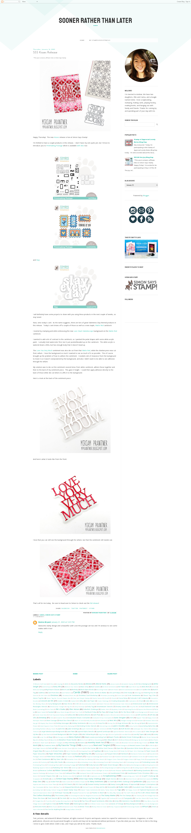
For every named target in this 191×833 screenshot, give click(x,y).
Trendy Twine (153, 798)
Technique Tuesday (62, 793)
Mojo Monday (70, 743)
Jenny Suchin (133, 726)
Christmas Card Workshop (88, 695)
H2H (131, 718)
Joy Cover (52, 729)
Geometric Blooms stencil (112, 715)
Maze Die (54, 740)
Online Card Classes (105, 748)
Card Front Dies (53, 693)
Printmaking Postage (54, 146)
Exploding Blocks (130, 709)
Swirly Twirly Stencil (107, 790)
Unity (116, 801)
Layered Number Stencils (121, 731)
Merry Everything (96, 740)
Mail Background (60, 737)
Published (81, 765)
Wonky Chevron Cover (99, 807)
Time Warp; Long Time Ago (88, 798)
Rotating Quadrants (143, 770)
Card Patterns (66, 693)
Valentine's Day (127, 801)
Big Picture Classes (53, 690)
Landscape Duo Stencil (141, 729)
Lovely (148, 734)
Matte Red (99, 325)
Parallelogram (99, 754)
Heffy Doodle (90, 720)
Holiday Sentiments (79, 723)
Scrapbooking (109, 776)
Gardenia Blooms (84, 715)
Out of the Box (71, 751)
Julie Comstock (101, 729)
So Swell (111, 782)
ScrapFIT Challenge (149, 776)
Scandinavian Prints (118, 773)
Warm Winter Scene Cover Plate (98, 804)
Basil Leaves (95, 687)
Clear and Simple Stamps (81, 698)
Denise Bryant (44, 622)
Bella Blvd (145, 687)
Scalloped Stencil (85, 773)
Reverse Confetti (46, 770)
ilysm (143, 723)
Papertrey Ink (86, 754)
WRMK (154, 807)
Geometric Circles (129, 715)
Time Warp (72, 798)
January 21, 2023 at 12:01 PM (63, 622)
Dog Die (69, 706)
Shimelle (46, 779)
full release (94, 603)
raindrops (74, 768)
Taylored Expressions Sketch (42, 793)
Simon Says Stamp (52, 615)
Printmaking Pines (39, 765)
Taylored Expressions (148, 790)
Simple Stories (111, 779)
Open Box (120, 748)
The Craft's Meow (129, 793)
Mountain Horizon (128, 742)
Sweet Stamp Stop (70, 790)
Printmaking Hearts (117, 762)
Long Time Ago (103, 734)
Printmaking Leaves (149, 762)
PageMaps (97, 751)
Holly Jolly (92, 723)
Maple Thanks (114, 737)
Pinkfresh (78, 756)
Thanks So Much (98, 793)
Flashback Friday (90, 712)
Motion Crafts (114, 742)
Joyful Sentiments (88, 729)
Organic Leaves (151, 748)
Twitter (74, 608)
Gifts (34, 718)
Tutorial (76, 801)
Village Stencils (38, 804)
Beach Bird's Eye (133, 687)
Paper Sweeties (72, 754)
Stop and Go (100, 787)
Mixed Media (125, 740)
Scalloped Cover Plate (55, 773)
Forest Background (140, 712)
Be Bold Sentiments (109, 687)
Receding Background (109, 768)
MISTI (116, 740)
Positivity (44, 762)
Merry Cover (84, 740)
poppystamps (151, 759)
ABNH (66, 684)
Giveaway (42, 718)
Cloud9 (106, 698)
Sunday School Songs (53, 790)
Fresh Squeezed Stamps (57, 715)
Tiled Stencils (52, 798)
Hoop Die (101, 723)
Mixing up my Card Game (140, 740)
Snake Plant (55, 782)
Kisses (56, 137)
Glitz (51, 718)
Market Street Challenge (130, 737)
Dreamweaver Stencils (105, 707)
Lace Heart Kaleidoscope (83, 331)
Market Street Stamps (149, 737)
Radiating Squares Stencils (42, 768)
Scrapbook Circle (80, 776)
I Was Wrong (135, 723)
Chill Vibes (44, 695)
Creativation (132, 701)
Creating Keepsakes (118, 701)
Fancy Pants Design (62, 712)
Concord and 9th (46, 701)
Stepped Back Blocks (72, 787)
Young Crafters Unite (72, 809)
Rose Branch (128, 770)
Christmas (54, 695)
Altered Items (101, 684)
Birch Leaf (65, 690)
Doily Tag (90, 707)
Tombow (112, 798)
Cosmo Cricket (63, 701)
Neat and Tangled (102, 745)
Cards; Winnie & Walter (98, 693)
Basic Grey (84, 687)
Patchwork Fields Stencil (139, 754)
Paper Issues (151, 751)
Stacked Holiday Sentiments (98, 784)
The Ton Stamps (125, 795)
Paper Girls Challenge (137, 751)
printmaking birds (71, 762)
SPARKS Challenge (123, 782)
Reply (40, 632)
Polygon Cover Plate (114, 759)
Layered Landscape (103, 731)
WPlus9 (145, 807)
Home (82, 40)
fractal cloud (154, 712)
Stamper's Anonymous (147, 784)
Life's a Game (136, 731)
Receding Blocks (124, 768)
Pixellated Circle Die (138, 756)
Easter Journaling (38, 709)
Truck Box (49, 801)
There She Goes (39, 798)
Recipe (149, 768)
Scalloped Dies (70, 773)
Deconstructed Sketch (89, 704)
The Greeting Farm (74, 795)
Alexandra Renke (77, 684)
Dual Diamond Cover (148, 707)
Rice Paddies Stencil (90, 770)
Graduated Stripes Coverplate (79, 718)
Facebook (65, 608)
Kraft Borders (126, 729)
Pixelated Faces (107, 756)
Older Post (112, 674)
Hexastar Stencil (150, 720)
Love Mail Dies (126, 734)
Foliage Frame (113, 712)
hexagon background (128, 720)
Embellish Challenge (90, 709)
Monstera (81, 743)
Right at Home (104, 770)
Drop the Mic (133, 706)
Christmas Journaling (107, 695)
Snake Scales (66, 781)
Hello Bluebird (102, 720)
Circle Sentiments (133, 695)
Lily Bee (36, 734)
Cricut (141, 701)
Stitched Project (87, 787)
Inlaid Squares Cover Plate (49, 726)
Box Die (147, 690)
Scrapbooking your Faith (130, 776)
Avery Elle (57, 687)
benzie (154, 687)
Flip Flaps (102, 712)
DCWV (77, 704)
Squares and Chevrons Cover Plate (44, 784)
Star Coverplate (38, 787)
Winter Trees (84, 807)
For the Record (126, 712)
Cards (41, 615)
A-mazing (59, 684)
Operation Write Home (135, 748)
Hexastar (140, 720)
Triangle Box (39, 801)
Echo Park (50, 709)
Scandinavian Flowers (101, 773)
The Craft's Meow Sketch (147, 793)
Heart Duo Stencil (65, 720)
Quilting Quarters (150, 765)
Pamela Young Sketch (111, 751)
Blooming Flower (102, 689)
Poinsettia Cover (72, 759)
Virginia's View (50, 804)
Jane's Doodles (119, 726)
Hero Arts (113, 720)
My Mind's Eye (86, 745)
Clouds (114, 698)
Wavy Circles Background (149, 804)
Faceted (51, 712)
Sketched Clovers (131, 779)
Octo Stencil (78, 748)
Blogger (146, 195)
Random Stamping (86, 768)
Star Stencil (50, 787)
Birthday (75, 690)
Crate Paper (90, 701)
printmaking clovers (86, 762)
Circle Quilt (121, 695)
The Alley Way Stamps (114, 793)
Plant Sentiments (44, 759)
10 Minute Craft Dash (40, 684)
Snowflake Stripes (79, 781)
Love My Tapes (138, 734)
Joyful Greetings (73, 729)
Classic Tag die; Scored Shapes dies (58, 698)
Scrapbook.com (95, 776)
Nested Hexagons (122, 745)
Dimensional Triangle (57, 706)
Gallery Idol (71, 715)
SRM (60, 784)
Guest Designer (120, 718)
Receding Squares (139, 768)
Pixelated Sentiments (122, 756)
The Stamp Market (108, 795)
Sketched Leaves (145, 779)
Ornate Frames (58, 751)
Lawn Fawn (71, 731)
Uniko (110, 801)
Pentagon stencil (38, 756)
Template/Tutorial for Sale (81, 793)
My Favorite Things (67, 745)
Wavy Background (132, 804)
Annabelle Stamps (128, 684)
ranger (97, 768)
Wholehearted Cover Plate (68, 807)
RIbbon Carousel (61, 770)
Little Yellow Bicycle (89, 734)
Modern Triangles (57, 742)
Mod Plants (154, 740)
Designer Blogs (100, 828)
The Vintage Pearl (150, 795)
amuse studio (115, 684)
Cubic (148, 701)
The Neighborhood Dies (91, 795)
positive (35, 762)
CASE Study (128, 693)
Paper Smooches (39, 754)
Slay (37, 260)
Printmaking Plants (53, 765)
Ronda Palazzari (116, 770)
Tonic (119, 798)
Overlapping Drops (85, 751)
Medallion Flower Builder (68, 740)
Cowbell (73, 701)
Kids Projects (113, 729)
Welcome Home (40, 807)
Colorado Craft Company (139, 698)
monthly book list (96, 742)
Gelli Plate (96, 715)
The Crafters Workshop (42, 795)
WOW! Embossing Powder (131, 807)
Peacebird (152, 754)
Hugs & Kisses (123, 723)
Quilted (124, 765)
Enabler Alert (105, 709)
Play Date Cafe (58, 759)
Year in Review (38, 809)
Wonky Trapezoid (115, 807)
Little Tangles (73, 734)
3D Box (51, 684)
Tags (119, 790)
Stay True (59, 787)
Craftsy (80, 701)
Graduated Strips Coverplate (102, 718)
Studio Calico (124, 787)
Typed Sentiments (98, 801)
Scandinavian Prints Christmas (139, 773)
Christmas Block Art (69, 695)
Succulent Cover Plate (141, 787)
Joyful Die (61, 729)
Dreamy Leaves (121, 707)
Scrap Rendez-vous (65, 776)
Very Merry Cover (150, 801)
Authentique (47, 687)
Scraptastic (36, 779)
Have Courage (52, 720)
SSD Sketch (68, 784)
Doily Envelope (80, 706)
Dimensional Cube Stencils (121, 704)
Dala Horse (68, 704)
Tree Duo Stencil (140, 798)
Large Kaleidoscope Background (52, 731)
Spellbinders (138, 781)
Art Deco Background (143, 684)
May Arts (36, 740)
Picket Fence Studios (54, 757)
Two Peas (85, 801)
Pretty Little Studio (56, 762)
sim (53, 779)
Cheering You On (149, 693)
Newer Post (38, 674)
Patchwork (124, 754)
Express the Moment (145, 709)
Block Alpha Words (87, 690)
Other (91, 608)
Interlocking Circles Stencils (86, 726)
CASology (138, 693)
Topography (128, 798)
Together (104, 798)
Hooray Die (111, 723)
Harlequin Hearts (38, 720)
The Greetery (60, 795)
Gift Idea (153, 715)
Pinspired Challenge (92, 756)
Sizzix (121, 779)
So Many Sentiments (95, 781)
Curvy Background (54, 704)
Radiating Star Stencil (61, 768)
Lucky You (43, 737)
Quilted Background (135, 765)
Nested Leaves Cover (137, 745)
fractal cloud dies (41, 715)
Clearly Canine (97, 698)
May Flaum (44, 740)
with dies (80, 146)
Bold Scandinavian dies (128, 689)
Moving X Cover (142, 742)
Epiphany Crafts (117, 709)
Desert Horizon (104, 704)
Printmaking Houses (132, 762)
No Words (151, 745)
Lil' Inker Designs (149, 731)
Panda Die (123, 751)
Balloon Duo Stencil (71, 687)
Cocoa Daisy (123, 698)
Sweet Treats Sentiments (89, 790)
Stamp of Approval (130, 784)
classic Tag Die (38, 698)
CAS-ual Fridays (114, 693)
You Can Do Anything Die (54, 809)
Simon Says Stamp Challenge (90, 779)
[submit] (157, 124)
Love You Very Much (44, 350)
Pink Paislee (68, 756)
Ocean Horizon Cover (64, 748)
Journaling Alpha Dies (148, 726)
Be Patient (122, 687)
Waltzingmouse (79, 804)
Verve (138, 801)
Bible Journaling (38, 689)
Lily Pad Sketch (46, 734)
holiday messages (62, 723)
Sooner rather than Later (95, 20)
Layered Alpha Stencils (85, 731)
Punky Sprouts (94, 765)
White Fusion (53, 807)
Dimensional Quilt (139, 704)
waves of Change (117, 804)
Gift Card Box (142, 715)
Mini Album (108, 740)
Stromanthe (111, 787)
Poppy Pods (140, 759)
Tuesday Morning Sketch (63, 801)
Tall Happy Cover (131, 790)
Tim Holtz (63, 798)
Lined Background (59, 734)
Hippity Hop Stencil (47, 723)
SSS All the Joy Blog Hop (143, 157)
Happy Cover (152, 718)
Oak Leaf (51, 748)
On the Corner (90, 748)
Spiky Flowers (151, 781)
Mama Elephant (75, 737)
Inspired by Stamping (67, 726)
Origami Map (37, 751)
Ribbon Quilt (76, 770)
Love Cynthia (115, 734)
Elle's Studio (60, 709)
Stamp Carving (116, 784)
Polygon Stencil (128, 759)
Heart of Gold (79, 720)
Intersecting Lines (105, 726)
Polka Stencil (99, 759)
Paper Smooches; (55, 754)
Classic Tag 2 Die (149, 695)
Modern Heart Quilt (41, 742)
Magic (51, 737)
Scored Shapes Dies (47, 776)
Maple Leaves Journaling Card (95, 737)
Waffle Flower (64, 804)
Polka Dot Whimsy (86, 759)
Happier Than (140, 718)
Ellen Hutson (74, 709)
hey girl (35, 723)
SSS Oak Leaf (80, 784)
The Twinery (138, 795)
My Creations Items (49, 745)
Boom (140, 689)
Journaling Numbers (39, 729)
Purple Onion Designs (110, 765)
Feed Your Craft (77, 712)
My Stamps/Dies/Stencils (99, 40)
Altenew (89, 684)
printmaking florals (102, 762)
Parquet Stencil (112, 754)
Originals (47, 751)
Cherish (35, 695)
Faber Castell (41, 712)
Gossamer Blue (61, 718)
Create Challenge (103, 701)
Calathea (41, 693)
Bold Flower (114, 689)
